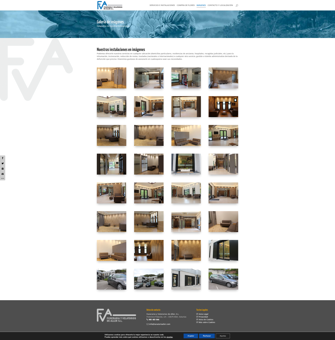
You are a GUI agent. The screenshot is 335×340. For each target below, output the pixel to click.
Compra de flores (186, 5)
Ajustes (223, 336)
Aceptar (191, 336)
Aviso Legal (203, 314)
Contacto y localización (220, 5)
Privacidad (203, 317)
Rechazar (207, 336)
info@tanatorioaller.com (159, 324)
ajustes (170, 337)
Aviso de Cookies (205, 319)
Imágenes (201, 5)
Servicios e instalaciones (162, 5)
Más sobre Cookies (206, 322)
